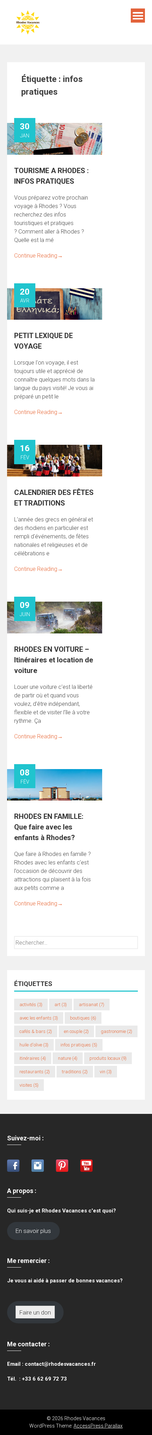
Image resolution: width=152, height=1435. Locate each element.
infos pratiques (78, 1044)
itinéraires (32, 1058)
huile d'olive (33, 1044)
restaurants (34, 1071)
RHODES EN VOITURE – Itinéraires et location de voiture (53, 660)
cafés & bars (35, 1031)
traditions (75, 1071)
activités (30, 1004)
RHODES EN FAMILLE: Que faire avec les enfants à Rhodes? (48, 827)
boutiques (83, 1018)
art (60, 1004)
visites (29, 1085)
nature (67, 1058)
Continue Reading (38, 255)
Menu (138, 15)
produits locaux (108, 1058)
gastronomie (116, 1031)
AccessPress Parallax (98, 1426)
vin (106, 1071)
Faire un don (35, 1312)
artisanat (91, 1004)
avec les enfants (38, 1018)
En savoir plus (33, 1230)
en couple (76, 1031)
